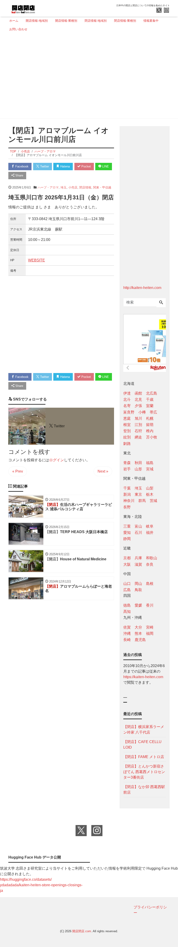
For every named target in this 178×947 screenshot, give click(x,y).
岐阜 (149, 526)
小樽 (142, 412)
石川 (138, 532)
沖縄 (127, 633)
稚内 (149, 431)
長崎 (127, 640)
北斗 (127, 399)
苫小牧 (151, 437)
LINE (105, 166)
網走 (138, 437)
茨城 (153, 501)
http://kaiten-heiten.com (142, 288)
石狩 (138, 431)
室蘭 (149, 406)
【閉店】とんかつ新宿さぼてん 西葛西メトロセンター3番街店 (144, 771)
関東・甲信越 (102, 187)
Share (18, 175)
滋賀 (138, 564)
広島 (127, 590)
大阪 (127, 564)
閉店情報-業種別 (125, 20)
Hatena (64, 166)
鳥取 (138, 590)
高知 (127, 611)
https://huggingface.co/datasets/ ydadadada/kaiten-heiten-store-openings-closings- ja (41, 884)
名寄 (127, 406)
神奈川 (128, 501)
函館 (138, 393)
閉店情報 (85, 187)
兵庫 (138, 558)
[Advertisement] (88, 77)
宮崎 (149, 627)
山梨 (149, 488)
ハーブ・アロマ (48, 187)
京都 (127, 558)
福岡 (149, 633)
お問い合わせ (18, 29)
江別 (138, 425)
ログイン (56, 460)
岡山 (138, 584)
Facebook (21, 166)
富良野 (128, 412)
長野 (127, 507)
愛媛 (138, 605)
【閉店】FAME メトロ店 (143, 757)
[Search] (161, 302)
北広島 (151, 393)
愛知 (127, 532)
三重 (127, 526)
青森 (127, 463)
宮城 (149, 469)
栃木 (149, 494)
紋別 (127, 437)
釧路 (127, 444)
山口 (127, 584)
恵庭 (127, 418)
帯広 (153, 412)
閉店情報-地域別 (96, 20)
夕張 (138, 406)
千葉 (127, 488)
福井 (149, 532)
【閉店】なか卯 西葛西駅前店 (144, 789)
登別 (127, 431)
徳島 (127, 605)
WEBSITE (36, 260)
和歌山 (151, 558)
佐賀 (127, 627)
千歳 (149, 399)
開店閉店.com (81, 931)
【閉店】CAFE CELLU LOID (142, 744)
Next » (103, 471)
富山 (138, 526)
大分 (138, 627)
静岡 (127, 539)
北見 (138, 399)
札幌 (149, 418)
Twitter (44, 166)
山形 (138, 469)
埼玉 (63, 187)
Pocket (85, 166)
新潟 (127, 494)
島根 (149, 584)
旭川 (138, 418)
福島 (149, 463)
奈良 (149, 564)
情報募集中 (151, 20)
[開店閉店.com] (40, 8)
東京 (138, 494)
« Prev (17, 471)
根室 (127, 425)
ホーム (13, 20)
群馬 (142, 501)
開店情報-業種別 (66, 20)
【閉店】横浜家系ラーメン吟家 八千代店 (143, 729)
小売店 (72, 187)
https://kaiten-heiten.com (143, 677)
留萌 (149, 425)
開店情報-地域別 (37, 20)
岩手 (127, 469)
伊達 (127, 393)
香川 (149, 605)
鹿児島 (140, 640)
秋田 (138, 463)
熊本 (138, 633)
